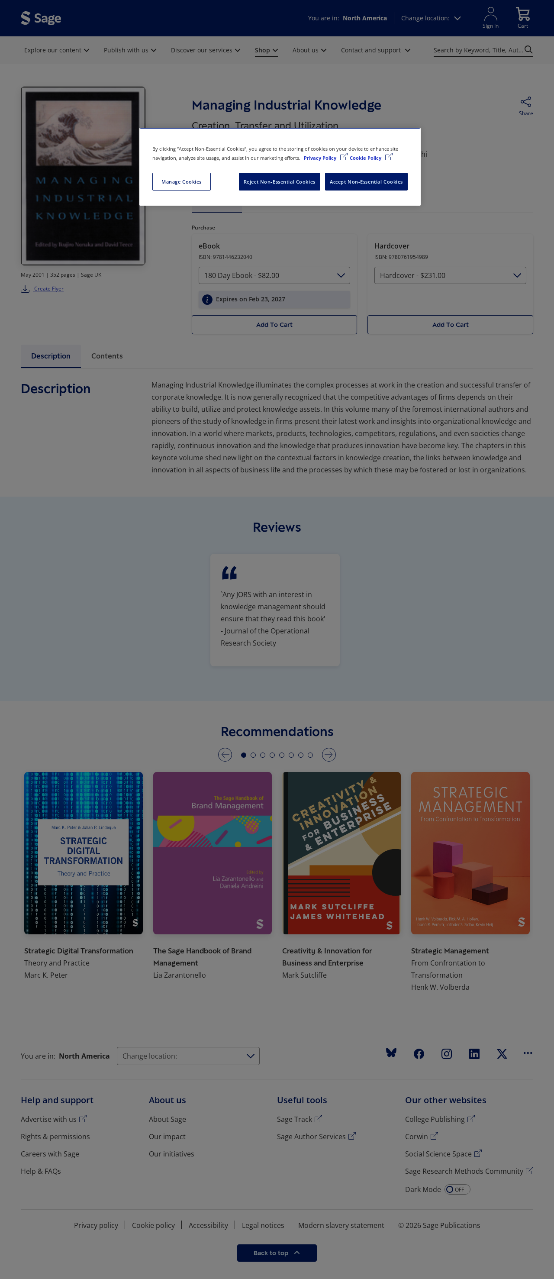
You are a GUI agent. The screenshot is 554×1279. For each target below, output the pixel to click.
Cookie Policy (366, 158)
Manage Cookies (181, 181)
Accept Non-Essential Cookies (366, 181)
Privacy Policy (321, 158)
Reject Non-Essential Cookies (280, 181)
